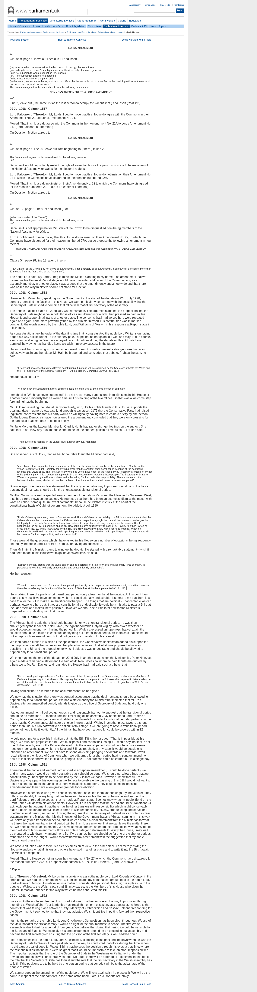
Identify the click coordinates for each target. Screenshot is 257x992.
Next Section (17, 984)
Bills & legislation (75, 26)
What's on (58, 26)
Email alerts (150, 5)
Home (12, 20)
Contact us (179, 5)
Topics (162, 26)
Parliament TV (139, 26)
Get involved (107, 20)
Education (135, 20)
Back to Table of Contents (72, 39)
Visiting (122, 20)
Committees (94, 26)
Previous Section (19, 39)
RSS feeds (165, 5)
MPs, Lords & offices (61, 20)
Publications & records (116, 26)
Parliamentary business (33, 20)
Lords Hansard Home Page (136, 39)
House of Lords (41, 26)
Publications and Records (78, 32)
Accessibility (135, 5)
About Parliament (87, 20)
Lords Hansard (118, 32)
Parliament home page (30, 32)
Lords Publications (100, 32)
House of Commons (19, 26)
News (153, 26)
